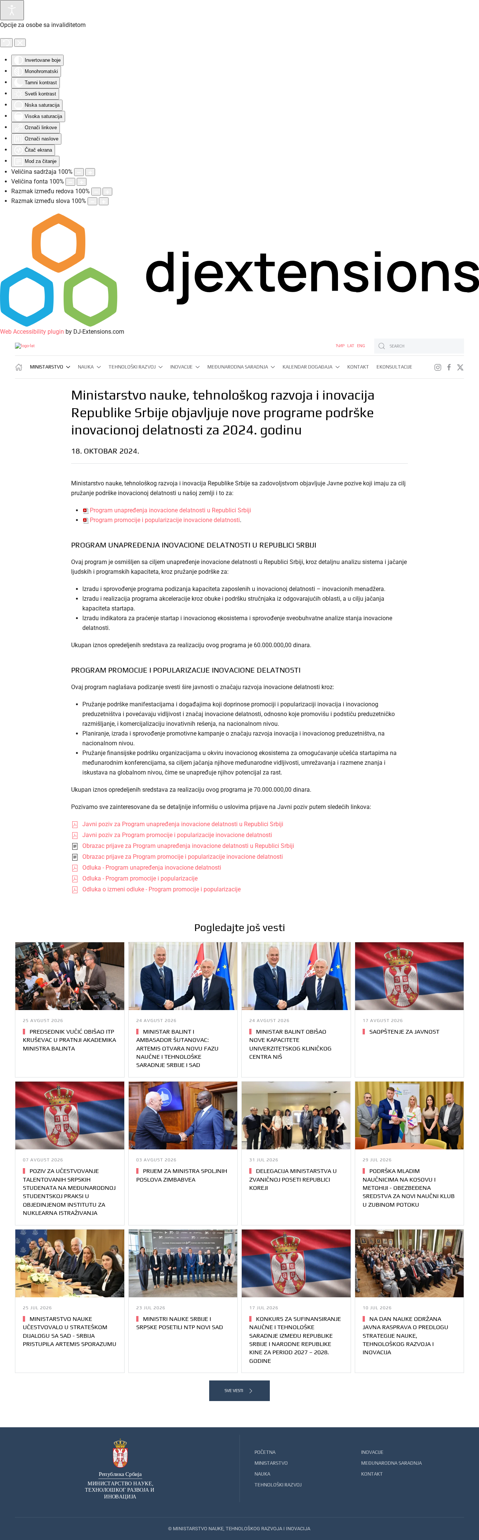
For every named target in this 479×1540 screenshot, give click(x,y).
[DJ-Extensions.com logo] (239, 269)
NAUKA (262, 1474)
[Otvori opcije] (12, 10)
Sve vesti (234, 1390)
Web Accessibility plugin (32, 331)
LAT (351, 345)
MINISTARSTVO (271, 1463)
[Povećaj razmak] (107, 191)
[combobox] (419, 346)
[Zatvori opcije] (20, 43)
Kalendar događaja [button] (307, 367)
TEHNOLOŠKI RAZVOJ (278, 1485)
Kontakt (358, 367)
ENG (361, 345)
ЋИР (341, 345)
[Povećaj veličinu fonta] (81, 182)
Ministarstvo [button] (46, 367)
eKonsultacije (394, 367)
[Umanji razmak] (96, 191)
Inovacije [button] (181, 367)
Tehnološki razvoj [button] (132, 367)
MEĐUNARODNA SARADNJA (391, 1463)
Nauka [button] (86, 367)
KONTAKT (372, 1474)
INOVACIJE (372, 1452)
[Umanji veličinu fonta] (70, 182)
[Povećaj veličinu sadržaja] (90, 172)
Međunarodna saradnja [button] (237, 367)
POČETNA (264, 1452)
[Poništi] (6, 42)
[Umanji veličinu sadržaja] (79, 172)
